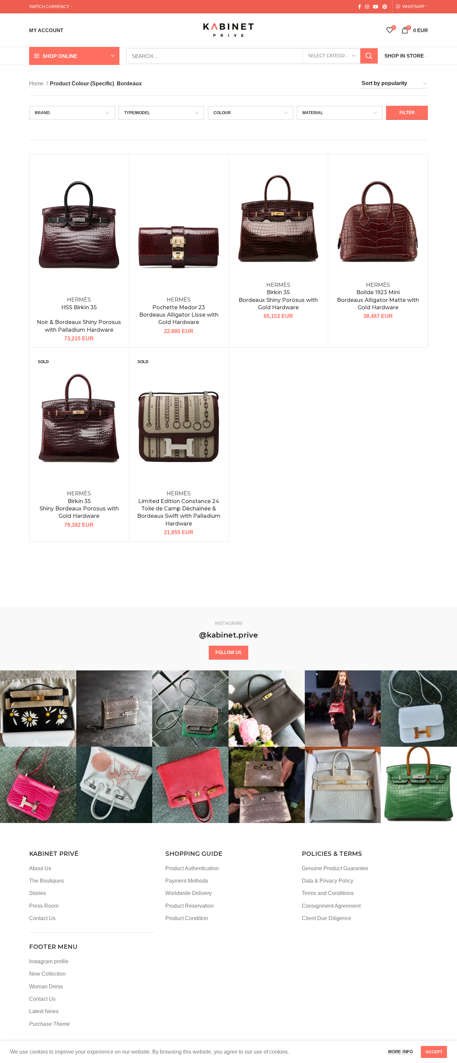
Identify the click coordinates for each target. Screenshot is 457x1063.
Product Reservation (189, 906)
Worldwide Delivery (188, 893)
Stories (37, 893)
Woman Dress (46, 986)
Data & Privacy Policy (327, 881)
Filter (407, 112)
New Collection (47, 974)
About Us (40, 868)
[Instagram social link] (367, 6)
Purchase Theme (49, 1024)
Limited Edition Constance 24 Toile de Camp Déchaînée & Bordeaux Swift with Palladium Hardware (178, 508)
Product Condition (186, 918)
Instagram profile (49, 961)
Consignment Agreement (331, 906)
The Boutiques (46, 881)
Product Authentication (192, 868)
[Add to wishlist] (118, 169)
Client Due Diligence (326, 918)
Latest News (44, 1011)
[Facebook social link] (359, 6)
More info (400, 1051)
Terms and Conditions (328, 893)
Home (37, 83)
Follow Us (228, 652)
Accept (434, 1052)
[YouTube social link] (375, 6)
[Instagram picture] (38, 708)
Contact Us (42, 918)
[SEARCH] (369, 56)
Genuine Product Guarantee (335, 868)
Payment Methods (186, 881)
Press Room (44, 906)
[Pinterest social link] (384, 6)
